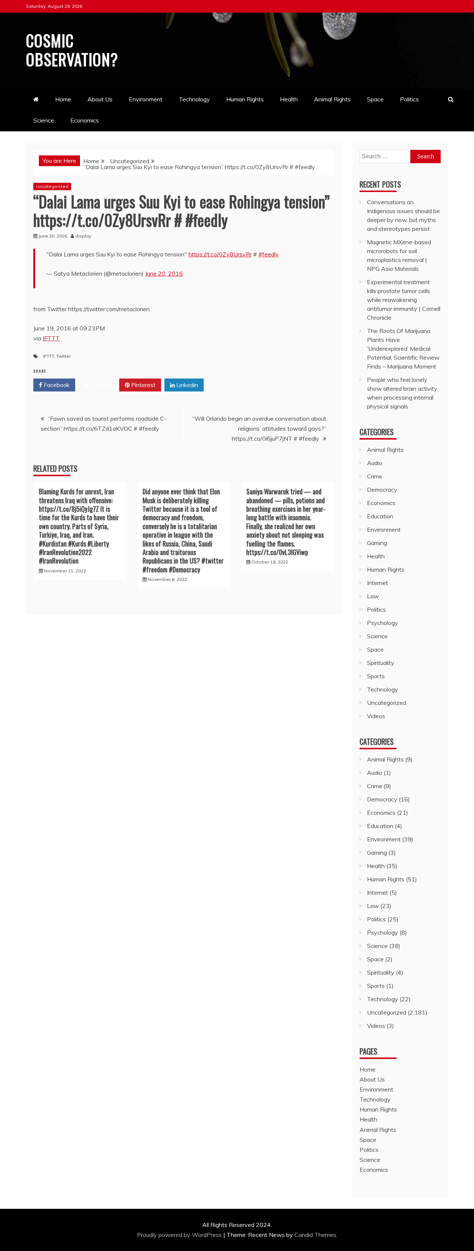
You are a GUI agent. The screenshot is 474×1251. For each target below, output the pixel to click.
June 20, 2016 (164, 273)
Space (375, 99)
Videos (376, 716)
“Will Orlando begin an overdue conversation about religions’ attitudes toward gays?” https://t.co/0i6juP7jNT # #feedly (259, 428)
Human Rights (245, 99)
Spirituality (380, 662)
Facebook (56, 385)
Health (289, 99)
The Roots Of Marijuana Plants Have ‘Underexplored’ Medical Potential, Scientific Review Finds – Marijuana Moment (403, 348)
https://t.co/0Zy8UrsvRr (220, 254)
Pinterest (143, 385)
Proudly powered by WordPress (180, 1234)
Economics (84, 120)
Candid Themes (315, 1234)
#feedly (268, 254)
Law (373, 596)
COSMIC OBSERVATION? (72, 49)
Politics (409, 99)
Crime (374, 476)
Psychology (382, 622)
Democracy (382, 489)
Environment (146, 99)
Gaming (377, 543)
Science (43, 120)
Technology (194, 99)
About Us (100, 99)
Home (63, 99)
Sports (376, 676)
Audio (374, 463)
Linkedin (186, 385)
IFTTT (51, 338)
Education (380, 516)
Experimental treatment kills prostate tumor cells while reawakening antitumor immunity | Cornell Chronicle (403, 299)
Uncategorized (52, 186)
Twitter (63, 356)
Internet (377, 582)
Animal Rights (332, 99)
